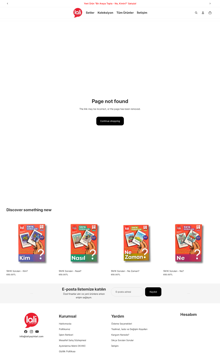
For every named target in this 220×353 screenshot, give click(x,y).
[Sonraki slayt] (210, 3)
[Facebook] (26, 332)
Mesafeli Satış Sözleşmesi (72, 340)
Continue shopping (110, 121)
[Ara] (196, 12)
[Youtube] (37, 332)
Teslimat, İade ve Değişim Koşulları (129, 329)
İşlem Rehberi (66, 334)
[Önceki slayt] (7, 3)
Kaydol (153, 291)
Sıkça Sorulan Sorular (122, 340)
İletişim (115, 345)
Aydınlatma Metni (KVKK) (72, 345)
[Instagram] (31, 332)
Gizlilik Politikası (67, 351)
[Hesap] (202, 12)
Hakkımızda (65, 323)
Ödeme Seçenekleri (121, 323)
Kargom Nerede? (120, 334)
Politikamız (64, 329)
